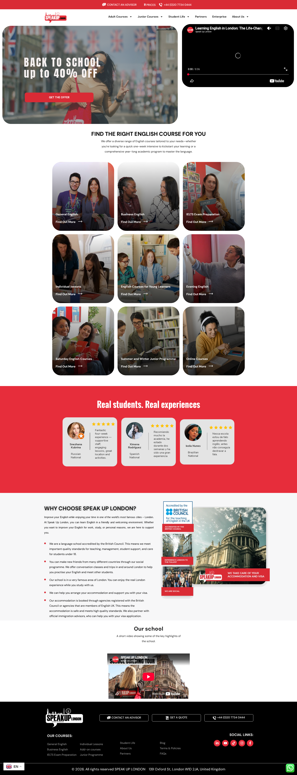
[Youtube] (225, 743)
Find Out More (65, 222)
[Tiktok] (233, 743)
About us (238, 16)
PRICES (151, 5)
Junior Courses (148, 16)
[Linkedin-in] (217, 743)
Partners (201, 16)
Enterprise (219, 16)
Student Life (176, 16)
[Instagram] (242, 743)
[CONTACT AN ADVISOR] (104, 4)
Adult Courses (118, 16)
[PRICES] (145, 4)
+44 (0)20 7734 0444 (177, 5)
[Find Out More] (80, 221)
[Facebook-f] (250, 743)
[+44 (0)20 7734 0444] (161, 4)
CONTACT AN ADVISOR (122, 5)
